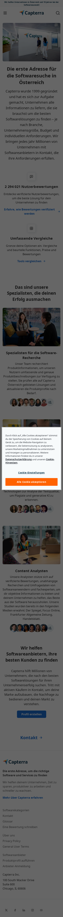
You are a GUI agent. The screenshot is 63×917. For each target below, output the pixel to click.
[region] (31, 458)
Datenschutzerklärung (18, 459)
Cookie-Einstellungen (31, 472)
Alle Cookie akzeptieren (31, 481)
